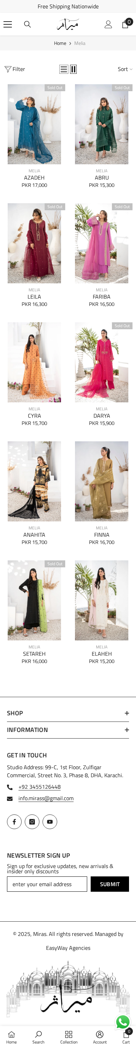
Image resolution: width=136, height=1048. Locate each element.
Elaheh (102, 653)
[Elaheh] (102, 600)
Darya (101, 415)
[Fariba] (102, 243)
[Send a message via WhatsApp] (123, 1022)
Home (60, 43)
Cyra (34, 415)
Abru (102, 177)
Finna (101, 534)
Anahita (34, 534)
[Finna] (102, 481)
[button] (63, 69)
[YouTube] (50, 821)
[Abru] (102, 124)
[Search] (27, 24)
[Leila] (34, 243)
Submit (110, 884)
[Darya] (102, 362)
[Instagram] (32, 821)
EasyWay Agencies (68, 948)
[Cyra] (34, 362)
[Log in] (108, 24)
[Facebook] (14, 821)
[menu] (7, 24)
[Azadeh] (34, 124)
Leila (34, 296)
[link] (38, 1037)
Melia (79, 43)
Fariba (102, 296)
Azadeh (34, 177)
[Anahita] (34, 481)
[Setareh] (34, 600)
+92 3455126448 (39, 786)
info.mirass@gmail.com (46, 798)
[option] (68, 6)
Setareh (34, 653)
